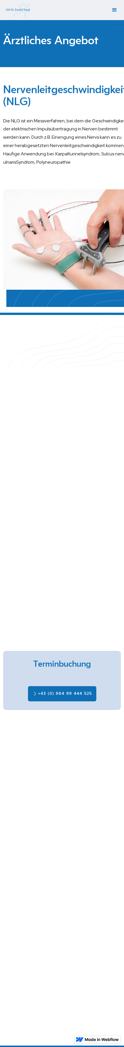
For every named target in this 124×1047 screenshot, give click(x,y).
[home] (16, 10)
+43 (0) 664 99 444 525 (65, 694)
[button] (114, 10)
